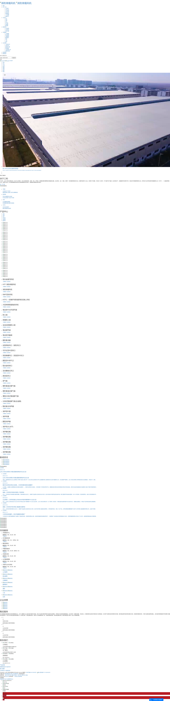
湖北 (27, 675)
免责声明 (20, 676)
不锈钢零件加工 (10, 679)
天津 (8, 675)
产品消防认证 (8, 49)
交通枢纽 (7, 36)
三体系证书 (7, 44)
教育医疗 (7, 37)
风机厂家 (12, 673)
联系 (4, 71)
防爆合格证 (7, 51)
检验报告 (7, 48)
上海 (18, 675)
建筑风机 (16, 673)
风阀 (6, 20)
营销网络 (7, 13)
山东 (25, 675)
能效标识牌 (7, 47)
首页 (4, 5)
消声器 (6, 24)
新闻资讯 (4, 27)
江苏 (20, 675)
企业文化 (7, 9)
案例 (4, 67)
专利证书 (7, 45)
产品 (4, 64)
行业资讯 (7, 29)
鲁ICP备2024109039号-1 (31, 672)
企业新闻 (7, 28)
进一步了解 (2, 184)
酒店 (6, 39)
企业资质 (4, 43)
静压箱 (6, 25)
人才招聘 (7, 15)
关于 (4, 63)
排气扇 (6, 23)
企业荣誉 (7, 11)
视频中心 (7, 16)
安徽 (23, 675)
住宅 (6, 41)
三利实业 (16, 676)
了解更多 (4, 281)
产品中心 (4, 17)
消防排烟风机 (7, 673)
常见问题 (7, 31)
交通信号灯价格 (3, 679)
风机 (6, 19)
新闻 (4, 66)
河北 (10, 675)
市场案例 (4, 32)
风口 (6, 21)
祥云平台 (7, 676)
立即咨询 (8, 281)
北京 (6, 675)
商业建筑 (7, 35)
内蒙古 (12, 675)
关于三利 (4, 7)
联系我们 (4, 53)
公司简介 (7, 8)
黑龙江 (15, 675)
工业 (6, 40)
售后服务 (4, 52)
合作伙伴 (7, 12)
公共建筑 (7, 33)
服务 (4, 70)
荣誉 (4, 68)
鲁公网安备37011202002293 (44, 672)
